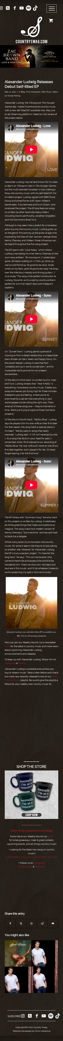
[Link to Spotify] (28, 8)
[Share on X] (21, 923)
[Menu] (51, 9)
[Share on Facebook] (10, 923)
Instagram (39, 863)
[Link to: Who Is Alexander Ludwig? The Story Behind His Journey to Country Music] (44, 953)
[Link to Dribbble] (35, 8)
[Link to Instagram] (22, 1016)
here (7, 646)
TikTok (21, 866)
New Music (46, 92)
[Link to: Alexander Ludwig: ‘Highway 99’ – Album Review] (44, 980)
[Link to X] (7, 8)
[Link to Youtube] (21, 8)
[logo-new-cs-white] (31, 27)
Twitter (28, 866)
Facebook (40, 866)
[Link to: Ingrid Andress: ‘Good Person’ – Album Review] (18, 953)
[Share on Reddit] (42, 923)
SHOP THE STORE (31, 767)
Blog (23, 92)
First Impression (33, 92)
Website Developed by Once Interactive (31, 1031)
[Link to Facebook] (14, 8)
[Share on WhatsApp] (31, 923)
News (55, 92)
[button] (31, 56)
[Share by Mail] (53, 923)
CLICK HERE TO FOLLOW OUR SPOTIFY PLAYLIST (31, 857)
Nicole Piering (14, 96)
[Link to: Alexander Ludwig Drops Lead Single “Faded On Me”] (18, 980)
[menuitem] (53, 9)
